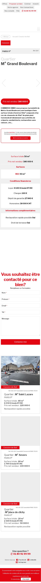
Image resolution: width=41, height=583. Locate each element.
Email (4, 306)
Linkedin (33, 560)
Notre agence (13, 7)
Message (5, 319)
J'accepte (25, 579)
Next (38, 83)
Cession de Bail (5, 43)
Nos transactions (26, 7)
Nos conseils (9, 11)
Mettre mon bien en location (20, 138)
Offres (4, 4)
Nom (4, 293)
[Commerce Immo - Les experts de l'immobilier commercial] (20, 541)
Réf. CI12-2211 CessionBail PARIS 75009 (26, 507)
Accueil (15, 37)
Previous (4, 83)
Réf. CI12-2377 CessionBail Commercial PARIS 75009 (23, 390)
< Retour (5, 37)
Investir (36, 4)
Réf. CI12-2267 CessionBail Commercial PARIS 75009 (23, 451)
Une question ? (21, 552)
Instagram (22, 562)
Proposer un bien (15, 4)
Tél (3, 312)
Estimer (28, 4)
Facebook (22, 560)
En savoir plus (15, 579)
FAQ (17, 11)
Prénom (5, 299)
